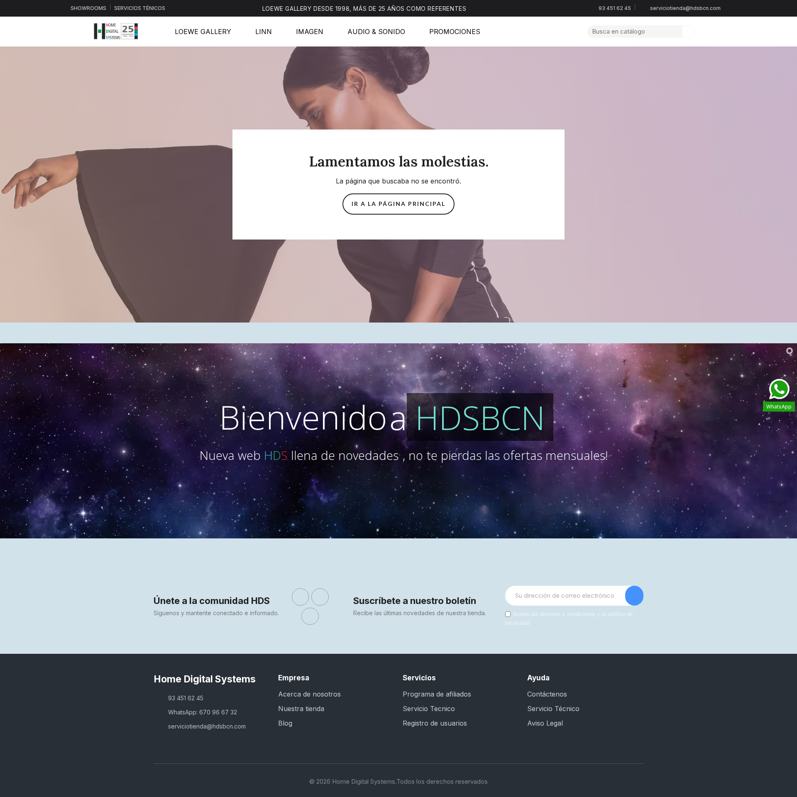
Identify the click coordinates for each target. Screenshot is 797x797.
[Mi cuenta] (705, 31)
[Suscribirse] (634, 596)
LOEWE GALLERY (203, 31)
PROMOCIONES (454, 31)
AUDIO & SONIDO (376, 31)
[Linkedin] (310, 616)
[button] (718, 31)
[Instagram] (320, 597)
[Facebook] (300, 597)
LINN (263, 31)
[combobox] (630, 31)
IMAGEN (309, 31)
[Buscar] (688, 31)
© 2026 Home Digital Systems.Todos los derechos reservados (398, 781)
